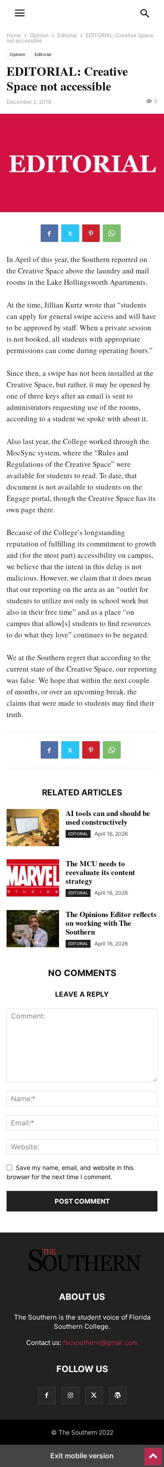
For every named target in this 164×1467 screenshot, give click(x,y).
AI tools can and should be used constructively (108, 817)
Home (14, 35)
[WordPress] (117, 1395)
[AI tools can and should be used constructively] (33, 828)
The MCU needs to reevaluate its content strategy (100, 872)
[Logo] (82, 1270)
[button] (20, 13)
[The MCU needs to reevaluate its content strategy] (33, 879)
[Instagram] (70, 1395)
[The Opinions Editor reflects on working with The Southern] (33, 929)
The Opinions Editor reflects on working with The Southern (111, 923)
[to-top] (153, 1452)
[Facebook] (49, 233)
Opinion (39, 35)
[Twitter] (70, 233)
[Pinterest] (91, 233)
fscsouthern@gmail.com (100, 1342)
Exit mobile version (82, 1455)
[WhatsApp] (112, 233)
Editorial (67, 35)
